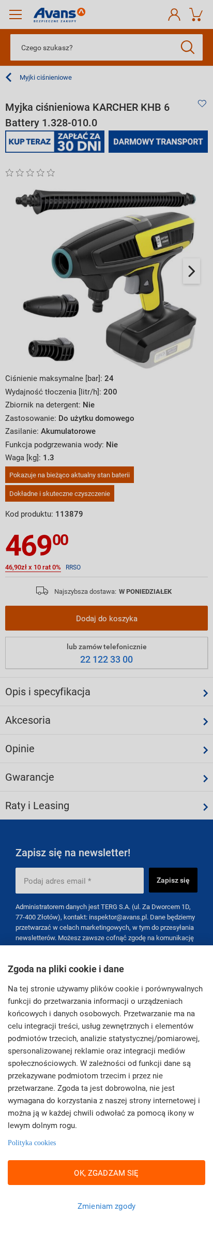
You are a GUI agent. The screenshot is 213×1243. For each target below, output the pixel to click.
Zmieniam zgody (106, 1206)
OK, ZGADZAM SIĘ (106, 1172)
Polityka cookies (32, 1143)
